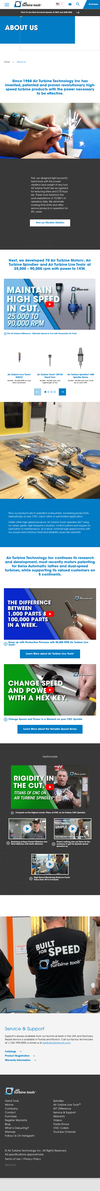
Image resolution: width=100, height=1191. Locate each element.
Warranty (59, 1116)
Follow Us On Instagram (20, 1136)
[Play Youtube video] (49, 304)
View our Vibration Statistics (50, 223)
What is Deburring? (17, 1128)
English (60, 4)
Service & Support (64, 1112)
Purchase (11, 1116)
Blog (7, 1124)
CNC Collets (61, 1128)
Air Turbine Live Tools (66, 1105)
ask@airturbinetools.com (56, 1043)
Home (7, 62)
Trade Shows (61, 1124)
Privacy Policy (32, 1159)
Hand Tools (12, 1101)
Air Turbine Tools (28, 4)
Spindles (58, 1101)
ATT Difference (62, 1109)
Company (11, 1109)
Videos (57, 1120)
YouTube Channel (64, 1132)
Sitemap (10, 1132)
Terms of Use (13, 1159)
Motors (9, 1105)
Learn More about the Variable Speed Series (50, 729)
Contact (10, 1112)
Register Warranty (16, 1120)
